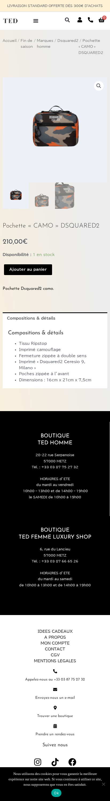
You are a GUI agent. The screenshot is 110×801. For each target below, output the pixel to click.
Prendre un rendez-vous (55, 734)
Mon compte (55, 643)
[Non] (103, 784)
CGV (55, 655)
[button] (67, 20)
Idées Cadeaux (55, 631)
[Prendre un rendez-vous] (55, 726)
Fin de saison (27, 44)
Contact (55, 649)
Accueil (10, 40)
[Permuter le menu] (35, 20)
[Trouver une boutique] (55, 708)
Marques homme (45, 44)
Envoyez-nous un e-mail (55, 698)
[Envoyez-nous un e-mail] (55, 689)
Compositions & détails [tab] (31, 318)
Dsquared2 (67, 40)
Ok (56, 793)
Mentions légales (55, 661)
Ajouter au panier (28, 269)
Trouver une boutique (55, 716)
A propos (55, 637)
